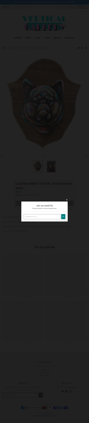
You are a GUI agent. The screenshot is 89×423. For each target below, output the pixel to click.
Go (63, 216)
